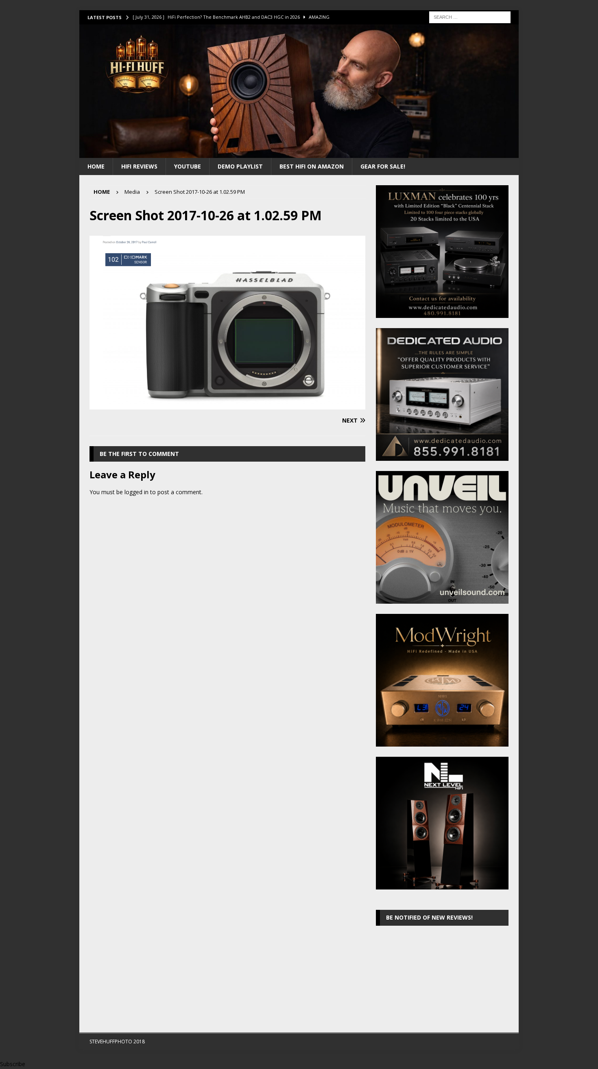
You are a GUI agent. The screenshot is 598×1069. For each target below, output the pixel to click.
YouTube (187, 166)
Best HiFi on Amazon (311, 166)
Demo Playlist (240, 166)
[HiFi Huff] (299, 153)
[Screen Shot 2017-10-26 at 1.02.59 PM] (227, 404)
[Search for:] (470, 16)
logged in (136, 492)
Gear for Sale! (382, 166)
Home (96, 166)
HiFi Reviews (139, 166)
